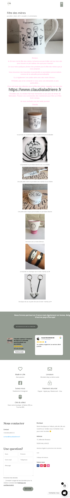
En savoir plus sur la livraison (25, 326)
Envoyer (28, 489)
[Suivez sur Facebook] (38, 465)
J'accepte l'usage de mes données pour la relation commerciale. (18, 483)
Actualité (24, 16)
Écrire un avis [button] (19, 352)
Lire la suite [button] (57, 352)
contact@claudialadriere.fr (12, 437)
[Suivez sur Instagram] (41, 465)
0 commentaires (32, 16)
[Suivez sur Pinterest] (45, 465)
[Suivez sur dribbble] (48, 465)
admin (11, 16)
